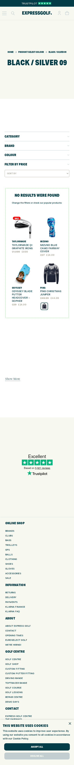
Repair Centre (14, 697)
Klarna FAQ (12, 611)
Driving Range (14, 678)
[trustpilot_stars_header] (44, 3)
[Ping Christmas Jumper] (51, 274)
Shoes (9, 564)
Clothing (11, 559)
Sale (8, 578)
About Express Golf (18, 626)
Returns (10, 592)
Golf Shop (12, 664)
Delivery (11, 597)
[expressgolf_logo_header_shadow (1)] (37, 13)
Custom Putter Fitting (19, 673)
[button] (4, 13)
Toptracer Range (16, 683)
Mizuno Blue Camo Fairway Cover (50, 248)
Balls (9, 554)
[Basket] (67, 13)
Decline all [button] (37, 756)
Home (10, 52)
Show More (12, 378)
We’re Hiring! (13, 644)
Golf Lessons (14, 692)
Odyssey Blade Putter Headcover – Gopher (22, 296)
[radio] (44, 306)
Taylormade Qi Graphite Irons (22, 247)
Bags (8, 540)
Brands (9, 531)
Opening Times (14, 635)
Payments (11, 602)
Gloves (10, 568)
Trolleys (11, 545)
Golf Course (13, 687)
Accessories (13, 573)
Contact (10, 630)
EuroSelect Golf (16, 640)
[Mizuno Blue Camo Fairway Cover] (51, 227)
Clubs (9, 535)
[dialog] (37, 742)
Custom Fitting (15, 669)
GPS (7, 549)
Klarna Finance (15, 607)
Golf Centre (13, 659)
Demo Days (12, 702)
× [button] (69, 723)
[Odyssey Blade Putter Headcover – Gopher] (23, 274)
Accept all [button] (37, 746)
